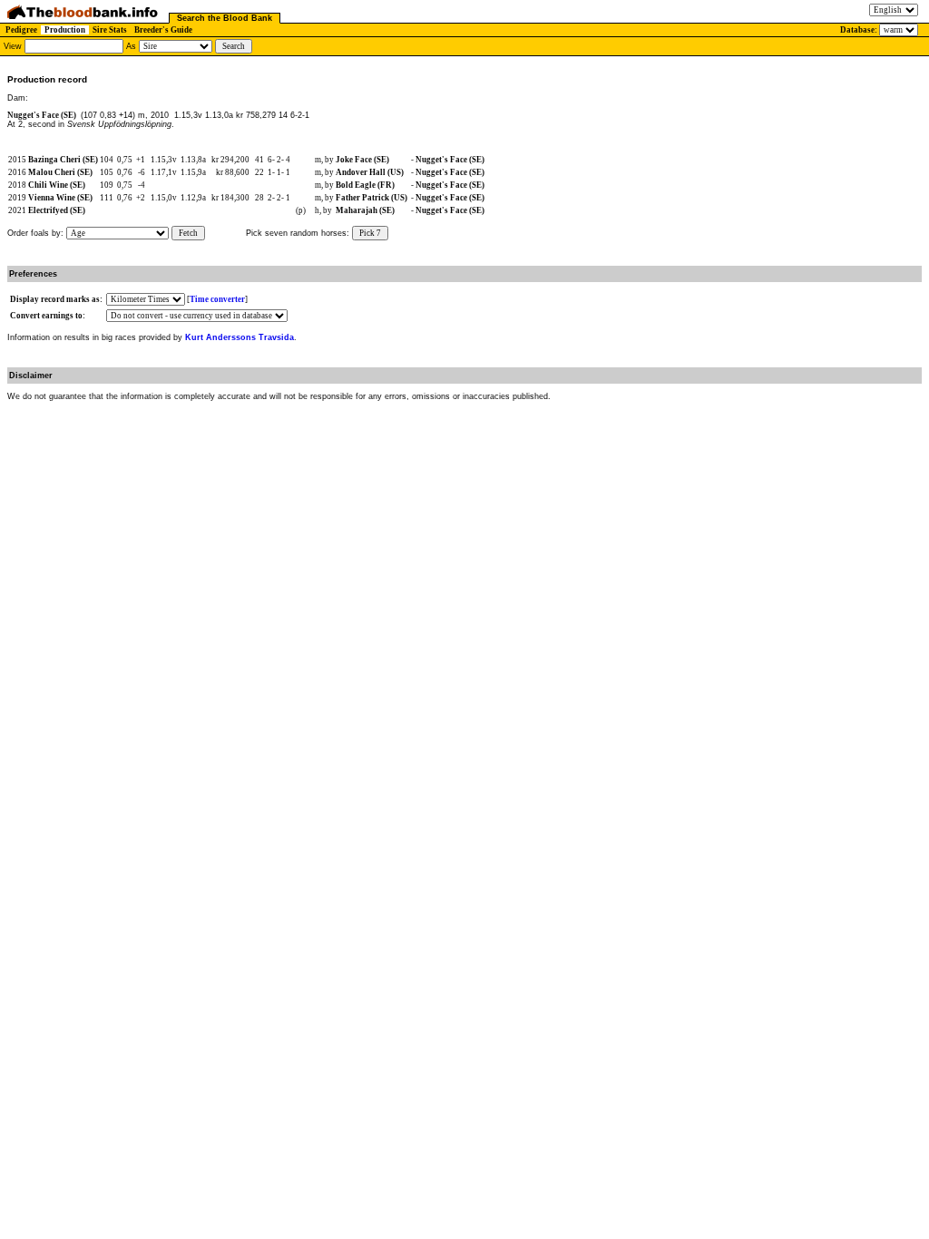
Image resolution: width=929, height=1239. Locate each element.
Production (64, 29)
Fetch (188, 233)
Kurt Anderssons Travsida (239, 337)
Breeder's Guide (163, 29)
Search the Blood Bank (224, 18)
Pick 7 (370, 233)
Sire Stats (110, 29)
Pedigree (21, 29)
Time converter (217, 299)
